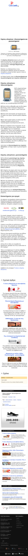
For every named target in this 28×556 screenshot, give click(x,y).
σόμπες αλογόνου (6, 73)
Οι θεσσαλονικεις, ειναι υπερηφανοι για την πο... (5, 524)
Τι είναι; (18, 520)
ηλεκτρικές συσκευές (6, 401)
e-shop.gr (21, 210)
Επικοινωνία (18, 527)
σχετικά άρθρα (8, 405)
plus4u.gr (13, 210)
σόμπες (14, 399)
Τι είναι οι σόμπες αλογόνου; (9, 433)
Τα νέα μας (18, 521)
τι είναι (16, 507)
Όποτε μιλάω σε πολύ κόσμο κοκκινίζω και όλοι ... (6, 520)
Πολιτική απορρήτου (14, 545)
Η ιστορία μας (19, 523)
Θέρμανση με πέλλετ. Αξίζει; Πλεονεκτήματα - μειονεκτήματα (14, 354)
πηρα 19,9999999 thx (5, 538)
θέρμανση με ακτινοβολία (12, 229)
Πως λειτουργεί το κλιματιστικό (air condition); (14, 336)
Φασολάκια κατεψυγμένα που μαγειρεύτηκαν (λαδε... (6, 527)
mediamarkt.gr (7, 210)
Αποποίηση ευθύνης (4, 545)
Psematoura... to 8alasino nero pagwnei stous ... (6, 535)
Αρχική (17, 518)
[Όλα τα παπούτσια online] (12, 427)
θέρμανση (19, 399)
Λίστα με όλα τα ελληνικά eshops (10, 492)
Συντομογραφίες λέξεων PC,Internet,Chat (12, 497)
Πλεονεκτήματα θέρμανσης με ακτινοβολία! (14, 301)
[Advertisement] (14, 20)
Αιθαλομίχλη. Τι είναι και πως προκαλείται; (14, 319)
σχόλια (7, 404)
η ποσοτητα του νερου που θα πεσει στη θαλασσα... (6, 531)
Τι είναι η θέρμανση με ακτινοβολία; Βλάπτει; (14, 284)
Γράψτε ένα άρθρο (20, 525)
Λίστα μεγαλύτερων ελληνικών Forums (11, 488)
